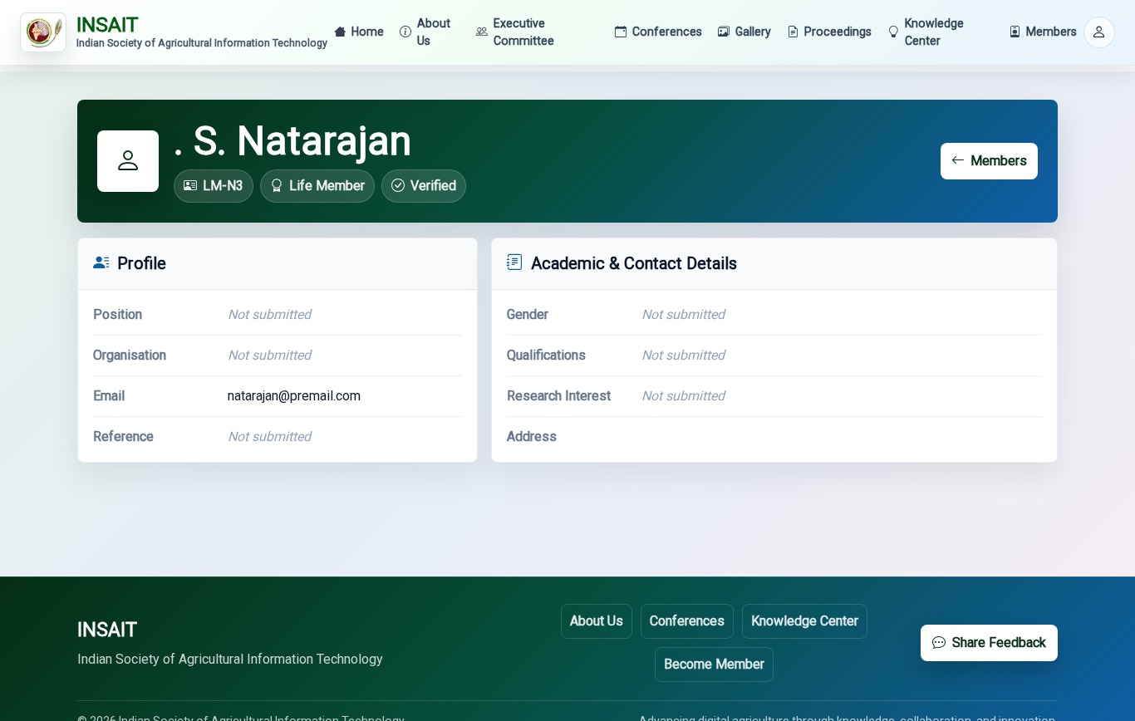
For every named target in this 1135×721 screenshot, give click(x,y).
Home (367, 31)
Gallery (753, 31)
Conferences (667, 31)
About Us (433, 32)
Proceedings (838, 31)
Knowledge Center (934, 32)
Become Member (714, 664)
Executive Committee (524, 32)
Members (1051, 31)
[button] (1099, 32)
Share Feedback (999, 642)
